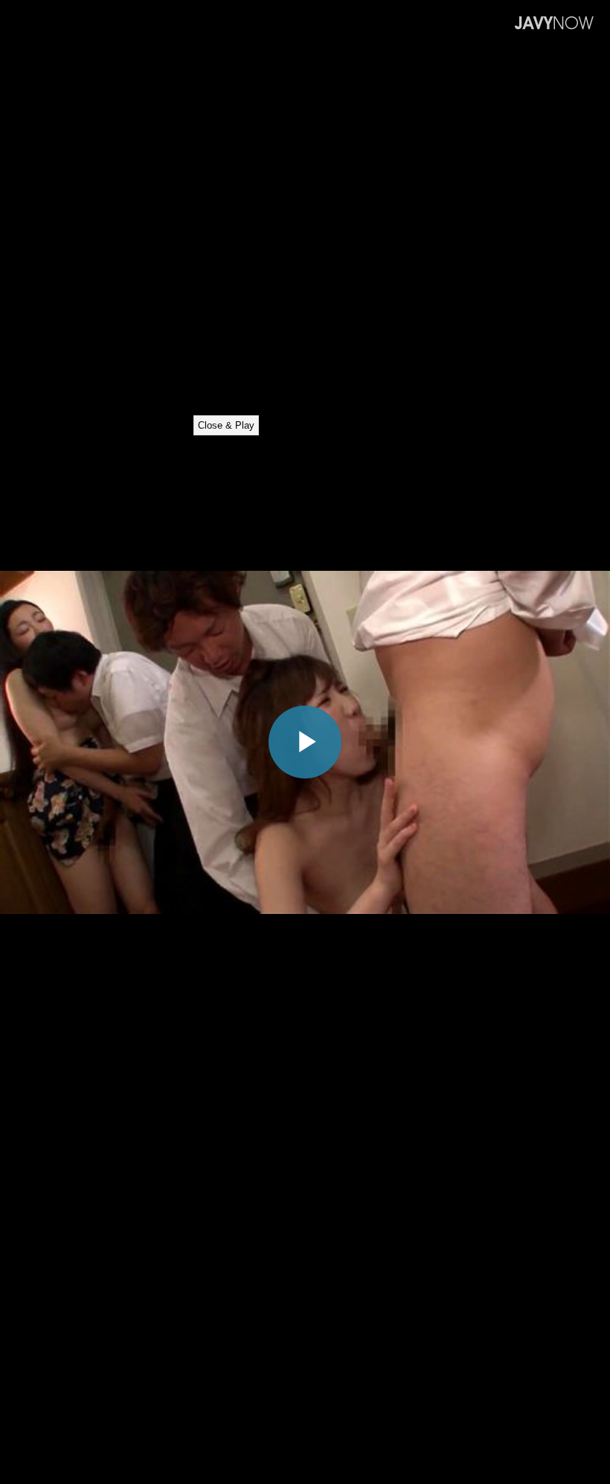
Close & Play (226, 425)
